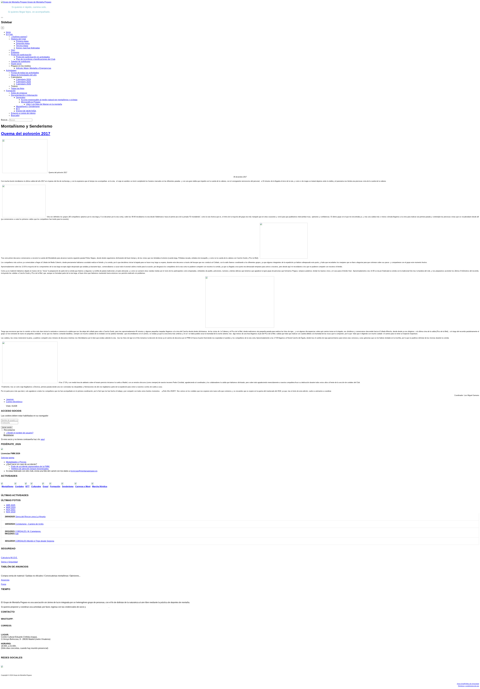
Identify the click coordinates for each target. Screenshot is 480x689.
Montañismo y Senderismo (28, 106)
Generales (20, 97)
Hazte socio (16, 64)
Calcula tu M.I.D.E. (9, 558)
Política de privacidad (471, 684)
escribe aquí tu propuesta (97, 607)
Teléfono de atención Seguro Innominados (29, 469)
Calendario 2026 (23, 84)
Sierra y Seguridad (9, 562)
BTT (18, 109)
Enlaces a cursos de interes (23, 113)
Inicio (8, 32)
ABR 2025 (10, 505)
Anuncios (5, 580)
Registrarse (9, 435)
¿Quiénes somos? (19, 37)
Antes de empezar (19, 93)
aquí (43, 439)
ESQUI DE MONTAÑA (26, 111)
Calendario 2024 (23, 79)
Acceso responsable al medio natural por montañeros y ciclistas (49, 100)
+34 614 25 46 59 (8, 621)
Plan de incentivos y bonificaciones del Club (35, 59)
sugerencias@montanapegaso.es (16, 630)
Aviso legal (460, 684)
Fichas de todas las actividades (25, 73)
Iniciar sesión (7, 427)
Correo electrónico (14, 402)
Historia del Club (18, 39)
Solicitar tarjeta (7, 458)
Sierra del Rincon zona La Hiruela (30, 517)
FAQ (13, 50)
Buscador (15, 115)
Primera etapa (22, 41)
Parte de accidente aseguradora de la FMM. (30, 466)
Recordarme (9, 430)
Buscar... (5, 120)
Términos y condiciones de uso (468, 686)
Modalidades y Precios (16, 462)
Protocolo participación (21, 55)
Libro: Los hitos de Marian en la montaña (44, 104)
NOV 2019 (10, 512)
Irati (16, 534)
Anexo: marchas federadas (28, 48)
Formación (11, 91)
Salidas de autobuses (20, 61)
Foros (3, 584)
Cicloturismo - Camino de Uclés (29, 524)
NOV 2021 (10, 510)
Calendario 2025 (23, 82)
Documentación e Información (24, 95)
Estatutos (15, 52)
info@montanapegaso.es (12, 628)
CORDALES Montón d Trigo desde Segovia (34, 541)
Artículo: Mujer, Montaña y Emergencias (33, 68)
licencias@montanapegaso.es (83, 471)
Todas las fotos (17, 88)
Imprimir (10, 399)
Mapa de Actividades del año (24, 75)
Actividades (11, 70)
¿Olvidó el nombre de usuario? (19, 433)
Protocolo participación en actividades (33, 57)
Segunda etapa (23, 43)
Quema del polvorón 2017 (25, 133)
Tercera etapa (22, 46)
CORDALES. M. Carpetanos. (28, 531)
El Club (9, 34)
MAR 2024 (11, 507)
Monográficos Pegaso (30, 102)
